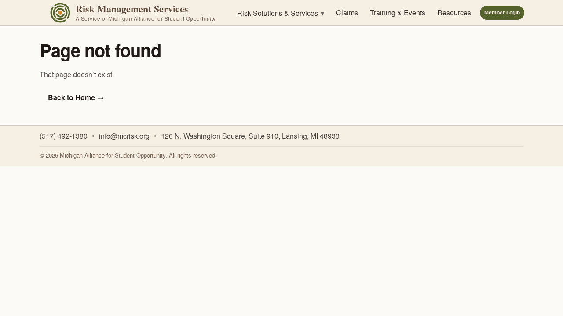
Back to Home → (76, 97)
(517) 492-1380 (64, 136)
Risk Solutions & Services (280, 13)
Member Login (502, 13)
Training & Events (397, 12)
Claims (347, 12)
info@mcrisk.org (124, 136)
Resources (454, 12)
